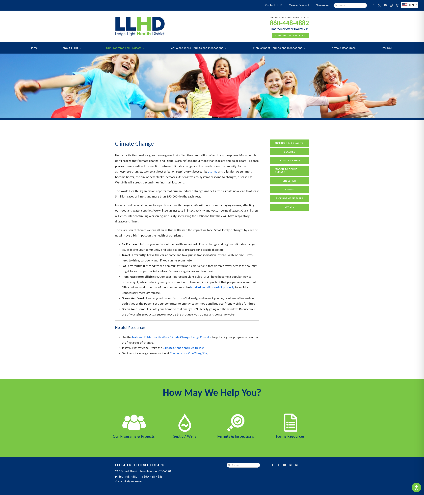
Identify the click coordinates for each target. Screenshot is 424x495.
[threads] (397, 5)
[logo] (140, 18)
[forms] (290, 415)
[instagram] (391, 5)
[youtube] (385, 5)
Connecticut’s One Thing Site (188, 353)
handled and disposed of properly (212, 287)
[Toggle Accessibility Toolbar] (416, 487)
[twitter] (379, 5)
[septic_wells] (185, 415)
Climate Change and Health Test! (184, 348)
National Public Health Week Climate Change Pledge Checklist (172, 337)
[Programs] (133, 415)
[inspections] (235, 415)
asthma (212, 171)
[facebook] (373, 5)
